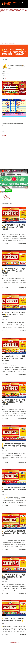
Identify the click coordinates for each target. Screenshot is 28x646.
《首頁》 (2, 9)
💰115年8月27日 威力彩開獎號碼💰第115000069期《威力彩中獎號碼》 (14, 533)
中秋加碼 (7, 123)
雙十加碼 (21, 123)
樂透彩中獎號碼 (15, 123)
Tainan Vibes (5, 196)
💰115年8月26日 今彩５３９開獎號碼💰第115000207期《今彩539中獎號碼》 (13, 271)
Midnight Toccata (6, 195)
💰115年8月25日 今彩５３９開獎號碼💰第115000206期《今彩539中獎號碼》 (13, 227)
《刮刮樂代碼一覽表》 (8, 9)
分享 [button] (2, 125)
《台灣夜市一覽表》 (19, 10)
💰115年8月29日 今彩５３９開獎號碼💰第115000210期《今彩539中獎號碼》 (13, 402)
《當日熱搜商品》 (11, 10)
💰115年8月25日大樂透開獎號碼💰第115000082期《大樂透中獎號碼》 (14, 446)
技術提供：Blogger (15, 642)
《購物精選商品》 (3, 10)
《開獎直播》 (16, 9)
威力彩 (10, 123)
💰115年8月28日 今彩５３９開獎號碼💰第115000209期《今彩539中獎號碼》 (13, 358)
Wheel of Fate (6, 197)
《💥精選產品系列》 (13, 43)
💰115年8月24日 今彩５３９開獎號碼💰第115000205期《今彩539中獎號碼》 (13, 577)
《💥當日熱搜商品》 (4, 43)
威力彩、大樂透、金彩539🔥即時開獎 (11, 3)
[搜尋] (22, 2)
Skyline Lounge (6, 199)
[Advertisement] (14, 27)
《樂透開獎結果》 (22, 9)
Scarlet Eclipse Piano (7, 198)
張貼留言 (4, 135)
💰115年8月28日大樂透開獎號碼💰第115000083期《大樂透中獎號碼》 (14, 489)
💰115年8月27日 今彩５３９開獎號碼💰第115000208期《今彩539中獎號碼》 (13, 315)
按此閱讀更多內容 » (22, 243)
